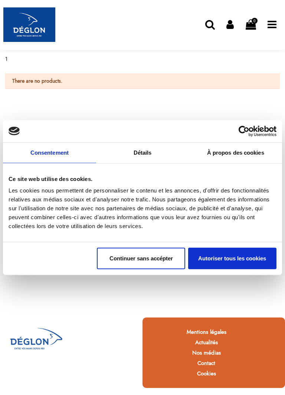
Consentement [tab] (49, 152)
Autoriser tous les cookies (232, 258)
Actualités (206, 342)
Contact (206, 363)
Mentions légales (206, 332)
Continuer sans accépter (141, 258)
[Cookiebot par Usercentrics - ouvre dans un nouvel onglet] (244, 130)
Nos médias (206, 353)
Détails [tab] (143, 152)
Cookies (206, 373)
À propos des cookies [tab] (235, 152)
